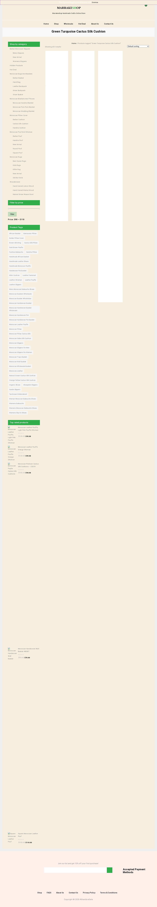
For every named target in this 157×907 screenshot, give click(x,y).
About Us (95, 24)
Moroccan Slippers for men (19, 348)
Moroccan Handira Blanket (23, 103)
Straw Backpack (19, 90)
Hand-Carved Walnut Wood (23, 190)
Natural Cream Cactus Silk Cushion (22, 375)
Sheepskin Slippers (30, 385)
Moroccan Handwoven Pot (19, 315)
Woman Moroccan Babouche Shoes (22, 399)
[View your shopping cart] (145, 9)
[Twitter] (13, 870)
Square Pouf (17, 153)
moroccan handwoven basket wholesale (20, 309)
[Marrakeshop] (69, 7)
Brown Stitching (15, 243)
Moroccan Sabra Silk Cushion (20, 338)
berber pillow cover (16, 238)
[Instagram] (24, 870)
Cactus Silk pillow (31, 243)
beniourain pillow (30, 233)
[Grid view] (64, 46)
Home (46, 24)
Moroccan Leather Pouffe (18, 324)
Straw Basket (18, 94)
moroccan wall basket (17, 362)
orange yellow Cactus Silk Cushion (22, 380)
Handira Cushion (19, 128)
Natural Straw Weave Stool (23, 194)
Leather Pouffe (30, 280)
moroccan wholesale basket (20, 366)
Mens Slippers (18, 53)
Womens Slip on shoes (18, 413)
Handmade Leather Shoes (19, 261)
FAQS (49, 893)
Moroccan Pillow (15, 329)
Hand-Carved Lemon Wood (23, 186)
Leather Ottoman (15, 280)
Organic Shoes (14, 385)
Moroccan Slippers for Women (20, 352)
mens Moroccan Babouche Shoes (21, 289)
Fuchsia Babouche (16, 252)
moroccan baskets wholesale (20, 294)
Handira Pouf (18, 140)
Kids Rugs (17, 165)
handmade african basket (19, 257)
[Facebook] (9, 870)
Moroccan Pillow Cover (19, 115)
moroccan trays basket (18, 357)
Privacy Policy (89, 893)
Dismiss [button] (95, 2)
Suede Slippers (14, 389)
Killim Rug (17, 169)
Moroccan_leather (16, 371)
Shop (56, 24)
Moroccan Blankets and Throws (22, 99)
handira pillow (31, 252)
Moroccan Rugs (16, 157)
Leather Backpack (20, 86)
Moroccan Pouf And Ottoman (21, 132)
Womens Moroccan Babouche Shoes (23, 408)
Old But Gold (18, 178)
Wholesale (68, 24)
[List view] (67, 46)
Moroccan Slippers (16, 343)
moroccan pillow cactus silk (19, 334)
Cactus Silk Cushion (20, 124)
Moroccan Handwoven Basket (20, 303)
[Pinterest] (20, 870)
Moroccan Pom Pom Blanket (24, 107)
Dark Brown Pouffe (16, 247)
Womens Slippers (20, 61)
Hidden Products (16, 65)
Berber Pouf (17, 136)
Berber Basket (18, 78)
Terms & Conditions (108, 893)
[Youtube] (16, 870)
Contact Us (108, 24)
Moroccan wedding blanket (23, 111)
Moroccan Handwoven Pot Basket (21, 320)
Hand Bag (16, 82)
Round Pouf (17, 149)
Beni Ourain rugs (19, 161)
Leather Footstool (29, 275)
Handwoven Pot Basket (17, 271)
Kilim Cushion (14, 275)
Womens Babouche (16, 403)
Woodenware (15, 182)
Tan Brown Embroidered (18, 394)
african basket (14, 233)
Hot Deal (82, 24)
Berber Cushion (19, 119)
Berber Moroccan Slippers (20, 49)
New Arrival (17, 57)
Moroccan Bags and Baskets (21, 74)
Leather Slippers (15, 285)
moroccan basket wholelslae (20, 298)
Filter (12, 214)
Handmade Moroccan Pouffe (20, 266)
